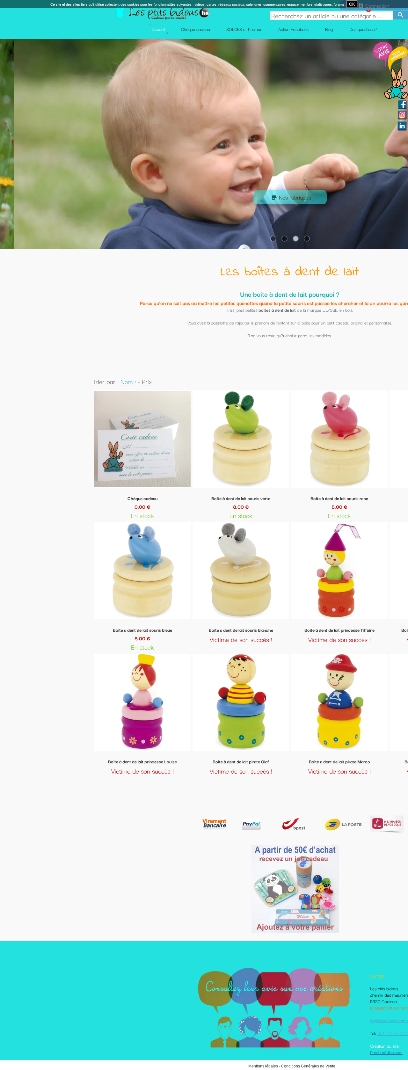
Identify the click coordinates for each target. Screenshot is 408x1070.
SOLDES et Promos (244, 29)
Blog (329, 29)
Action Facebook (293, 29)
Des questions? (363, 29)
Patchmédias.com (386, 1052)
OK (352, 4)
